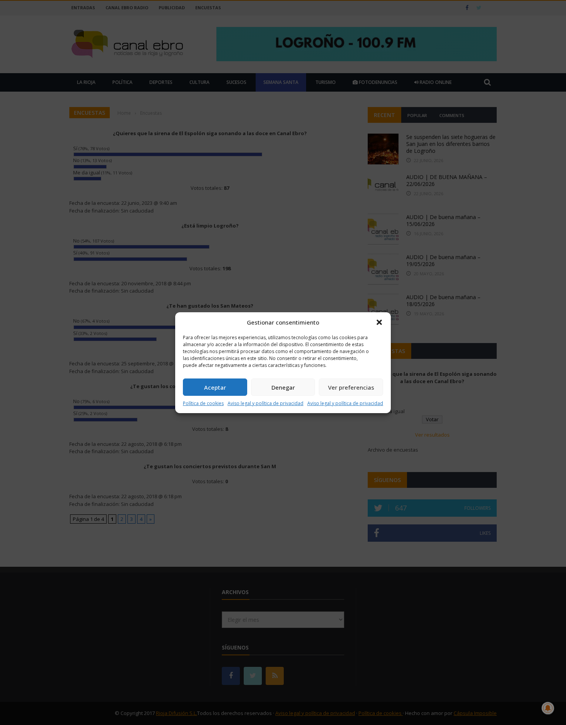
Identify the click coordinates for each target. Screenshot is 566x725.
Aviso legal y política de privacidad (265, 403)
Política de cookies (203, 403)
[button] (379, 322)
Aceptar (215, 387)
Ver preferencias (351, 387)
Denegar (283, 387)
